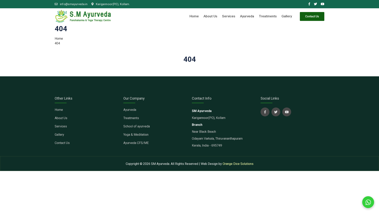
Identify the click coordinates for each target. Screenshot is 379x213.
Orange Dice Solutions (238, 164)
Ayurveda (247, 16)
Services (228, 16)
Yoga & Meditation (135, 134)
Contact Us (312, 16)
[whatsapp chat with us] (368, 202)
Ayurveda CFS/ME (136, 143)
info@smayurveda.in (73, 4)
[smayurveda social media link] (309, 4)
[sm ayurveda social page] (265, 111)
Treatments (268, 16)
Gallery (286, 16)
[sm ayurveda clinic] (83, 16)
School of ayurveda (136, 126)
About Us (210, 16)
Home (194, 16)
